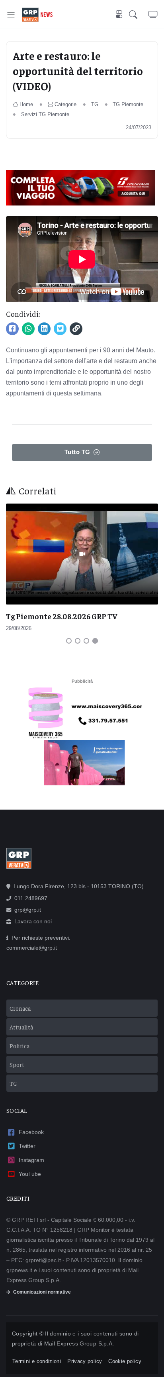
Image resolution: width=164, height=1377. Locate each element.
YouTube (30, 1174)
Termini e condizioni (36, 1361)
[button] (138, 15)
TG (94, 104)
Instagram (31, 1160)
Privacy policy (84, 1361)
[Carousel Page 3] (86, 641)
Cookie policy (124, 1361)
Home (26, 104)
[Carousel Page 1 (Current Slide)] (69, 641)
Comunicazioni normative (42, 1292)
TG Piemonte (128, 104)
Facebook (31, 1132)
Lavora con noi (33, 921)
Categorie (65, 104)
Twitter (27, 1146)
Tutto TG (77, 451)
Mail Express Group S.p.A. (79, 1343)
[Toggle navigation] (11, 14)
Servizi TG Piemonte (45, 114)
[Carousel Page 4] (95, 641)
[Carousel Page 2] (77, 641)
